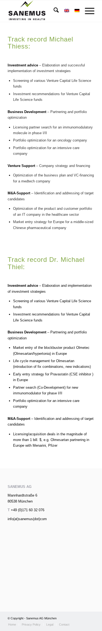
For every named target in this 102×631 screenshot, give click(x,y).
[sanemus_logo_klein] (42, 11)
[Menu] (86, 11)
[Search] (53, 11)
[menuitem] (53, 11)
